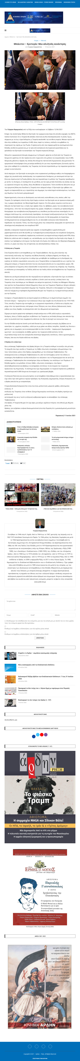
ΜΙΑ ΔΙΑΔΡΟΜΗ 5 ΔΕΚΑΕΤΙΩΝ (25, 2)
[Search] (74, 30)
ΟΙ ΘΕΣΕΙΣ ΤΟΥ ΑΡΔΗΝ (10, 2)
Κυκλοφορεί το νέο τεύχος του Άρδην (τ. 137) (34, 700)
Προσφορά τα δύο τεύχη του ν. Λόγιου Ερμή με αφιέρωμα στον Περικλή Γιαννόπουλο (43, 689)
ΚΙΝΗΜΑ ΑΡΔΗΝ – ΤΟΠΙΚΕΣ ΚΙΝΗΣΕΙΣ (44, 2)
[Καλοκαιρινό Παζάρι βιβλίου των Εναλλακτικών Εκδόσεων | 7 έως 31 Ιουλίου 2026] (10, 679)
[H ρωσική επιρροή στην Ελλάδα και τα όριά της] (11, 439)
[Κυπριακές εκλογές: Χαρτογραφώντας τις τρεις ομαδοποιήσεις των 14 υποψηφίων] (11, 450)
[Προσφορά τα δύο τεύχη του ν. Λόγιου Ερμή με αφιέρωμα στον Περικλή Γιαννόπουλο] (10, 691)
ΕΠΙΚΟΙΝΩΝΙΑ (58, 2)
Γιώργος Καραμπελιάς (35, 47)
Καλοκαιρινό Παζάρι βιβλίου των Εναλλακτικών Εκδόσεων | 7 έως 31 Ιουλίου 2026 (45, 678)
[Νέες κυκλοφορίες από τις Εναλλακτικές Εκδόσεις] (10, 668)
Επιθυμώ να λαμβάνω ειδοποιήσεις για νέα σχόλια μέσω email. (27, 629)
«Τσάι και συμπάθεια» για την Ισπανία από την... (58, 509)
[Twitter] (36, 1046)
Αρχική (6, 37)
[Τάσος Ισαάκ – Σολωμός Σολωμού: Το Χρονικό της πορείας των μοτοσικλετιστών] (22, 494)
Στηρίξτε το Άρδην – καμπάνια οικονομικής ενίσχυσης (37, 653)
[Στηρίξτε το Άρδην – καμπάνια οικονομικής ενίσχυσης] (10, 656)
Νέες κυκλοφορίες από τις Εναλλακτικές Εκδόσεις (36, 665)
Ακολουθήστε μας (11, 720)
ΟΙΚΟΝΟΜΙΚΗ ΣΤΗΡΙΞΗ (69, 2)
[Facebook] (37, 5)
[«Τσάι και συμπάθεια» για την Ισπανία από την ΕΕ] (58, 494)
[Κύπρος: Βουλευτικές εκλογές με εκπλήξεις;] (45, 429)
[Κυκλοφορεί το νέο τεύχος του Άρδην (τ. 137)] (10, 703)
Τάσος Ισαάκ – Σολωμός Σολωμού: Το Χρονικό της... (22, 509)
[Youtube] (43, 1046)
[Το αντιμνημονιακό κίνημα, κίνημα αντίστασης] (45, 439)
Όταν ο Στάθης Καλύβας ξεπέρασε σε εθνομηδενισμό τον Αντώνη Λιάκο (28, 429)
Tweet (7, 463)
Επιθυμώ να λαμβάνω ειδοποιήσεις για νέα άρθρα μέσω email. (27, 634)
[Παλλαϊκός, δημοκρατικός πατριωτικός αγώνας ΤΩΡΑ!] (45, 448)
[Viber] (50, 1046)
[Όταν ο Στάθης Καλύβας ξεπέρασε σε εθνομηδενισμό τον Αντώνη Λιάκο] (11, 430)
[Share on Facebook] (38, 472)
